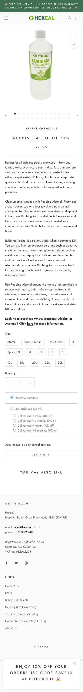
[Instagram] (26, 562)
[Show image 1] (15, 114)
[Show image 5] (33, 114)
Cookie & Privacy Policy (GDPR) (25, 621)
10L (9, 362)
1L (73, 342)
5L (63, 352)
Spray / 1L (13, 352)
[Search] (70, 18)
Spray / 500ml (33, 342)
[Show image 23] (55, 118)
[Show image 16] (24, 118)
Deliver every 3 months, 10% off (37, 430)
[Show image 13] (68, 114)
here (30, 323)
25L (47, 362)
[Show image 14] (15, 118)
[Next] (77, 116)
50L (60, 362)
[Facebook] (6, 562)
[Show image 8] (46, 114)
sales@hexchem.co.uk (27, 527)
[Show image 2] (19, 114)
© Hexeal (41, 646)
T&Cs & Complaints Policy (21, 614)
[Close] (75, 663)
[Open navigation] (6, 18)
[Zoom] (74, 34)
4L (52, 352)
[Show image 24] (59, 118)
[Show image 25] (64, 118)
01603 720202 (24, 532)
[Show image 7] (42, 114)
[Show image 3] (24, 114)
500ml (11, 342)
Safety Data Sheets (16, 600)
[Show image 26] (68, 118)
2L (30, 352)
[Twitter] (16, 562)
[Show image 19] (37, 118)
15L (22, 362)
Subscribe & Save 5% (28, 409)
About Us (11, 628)
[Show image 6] (37, 114)
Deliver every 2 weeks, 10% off (36, 421)
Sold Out (41, 455)
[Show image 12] (64, 114)
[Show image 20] (42, 118)
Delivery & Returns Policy (21, 607)
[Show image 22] (51, 118)
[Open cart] (77, 18)
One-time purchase (26, 398)
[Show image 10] (55, 114)
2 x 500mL (57, 342)
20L (34, 362)
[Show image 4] (28, 114)
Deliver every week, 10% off (34, 416)
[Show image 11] (59, 114)
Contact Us (12, 586)
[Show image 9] (51, 114)
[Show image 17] (28, 118)
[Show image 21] (46, 118)
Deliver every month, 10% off (35, 425)
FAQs (8, 593)
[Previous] (5, 116)
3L (41, 352)
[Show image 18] (33, 118)
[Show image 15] (19, 118)
